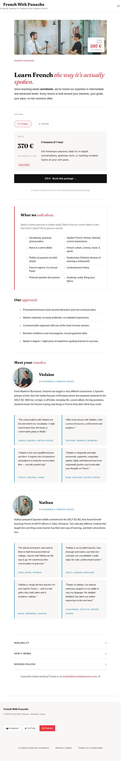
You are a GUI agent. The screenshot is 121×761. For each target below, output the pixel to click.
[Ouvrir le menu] (118, 6)
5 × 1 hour (23, 124)
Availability (21, 643)
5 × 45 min (44, 124)
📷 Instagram (12, 728)
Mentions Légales (63, 748)
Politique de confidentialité (90, 748)
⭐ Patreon (47, 728)
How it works (22, 653)
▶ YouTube (30, 728)
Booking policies (25, 664)
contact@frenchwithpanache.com (79, 676)
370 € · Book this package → (60, 178)
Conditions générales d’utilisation (33, 748)
